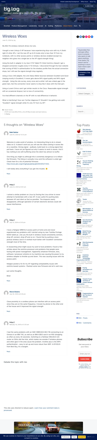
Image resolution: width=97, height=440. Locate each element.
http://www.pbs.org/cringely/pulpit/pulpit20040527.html (28, 164)
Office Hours (84, 1)
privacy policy (83, 366)
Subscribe (89, 6)
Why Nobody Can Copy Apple (87, 130)
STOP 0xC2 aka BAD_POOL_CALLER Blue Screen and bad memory (25, 112)
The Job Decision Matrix (87, 141)
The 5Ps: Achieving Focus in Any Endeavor (88, 189)
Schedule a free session (84, 73)
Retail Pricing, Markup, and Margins (87, 232)
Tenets (85, 199)
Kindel (4, 1)
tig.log (12, 9)
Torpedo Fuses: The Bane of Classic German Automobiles (84, 281)
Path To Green (87, 151)
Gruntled (7, 26)
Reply (8, 173)
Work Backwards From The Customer (88, 243)
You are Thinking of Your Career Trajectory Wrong (85, 163)
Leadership (33, 26)
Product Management (19, 26)
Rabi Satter (13, 132)
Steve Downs (14, 292)
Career (40, 26)
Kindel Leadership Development (69, 1)
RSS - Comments (84, 323)
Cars (75, 26)
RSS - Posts (82, 318)
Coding (50, 26)
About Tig (92, 1)
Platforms (58, 26)
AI (45, 26)
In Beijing (7, 114)
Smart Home (67, 26)
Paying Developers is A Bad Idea (87, 269)
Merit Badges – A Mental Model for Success (88, 210)
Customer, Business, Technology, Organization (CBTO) (83, 257)
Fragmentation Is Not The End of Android (88, 295)
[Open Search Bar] (80, 26)
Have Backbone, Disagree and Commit (88, 221)
